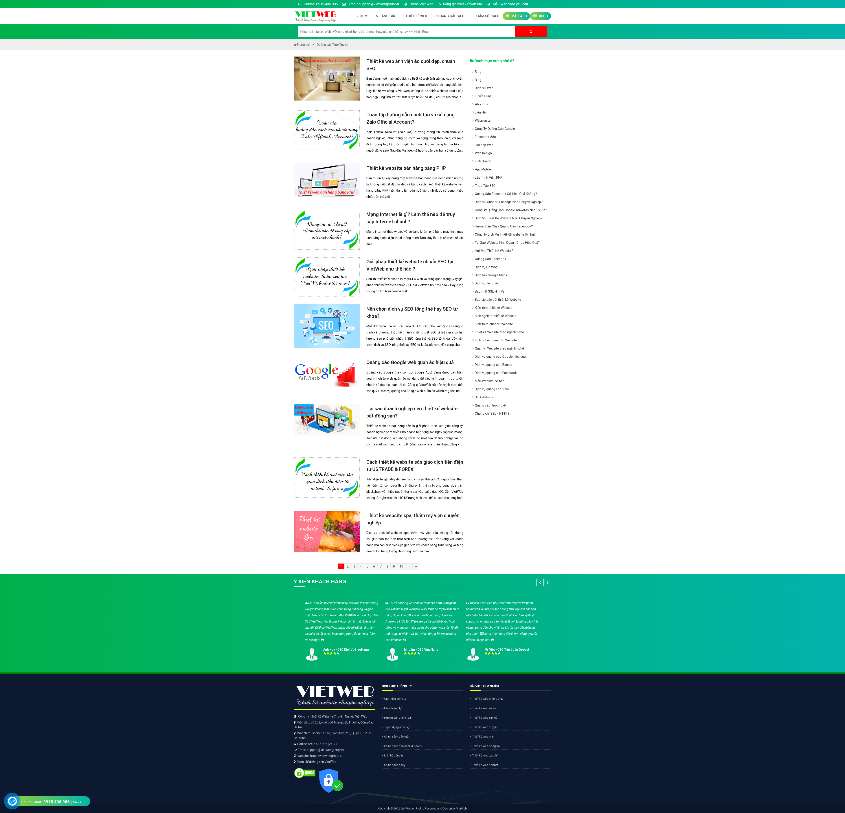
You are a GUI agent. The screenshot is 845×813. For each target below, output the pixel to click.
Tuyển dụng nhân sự (397, 727)
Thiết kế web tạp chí (485, 755)
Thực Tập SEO (485, 186)
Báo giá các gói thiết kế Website (498, 300)
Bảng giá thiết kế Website (462, 4)
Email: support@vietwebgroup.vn (373, 4)
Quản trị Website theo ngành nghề (499, 348)
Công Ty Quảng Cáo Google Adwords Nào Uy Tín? (511, 210)
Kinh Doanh (483, 161)
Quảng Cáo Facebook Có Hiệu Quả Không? (506, 194)
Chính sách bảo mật (396, 736)
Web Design (483, 153)
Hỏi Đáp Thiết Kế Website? (494, 251)
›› (416, 566)
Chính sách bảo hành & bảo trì (403, 746)
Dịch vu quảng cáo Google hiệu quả (500, 357)
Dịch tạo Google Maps (491, 275)
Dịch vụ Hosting (486, 267)
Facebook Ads (485, 137)
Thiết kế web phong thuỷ (487, 698)
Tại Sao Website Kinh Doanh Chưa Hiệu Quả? (507, 243)
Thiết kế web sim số (484, 717)
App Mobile (483, 169)
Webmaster (483, 121)
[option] (422, 629)
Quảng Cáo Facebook (490, 259)
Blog (543, 16)
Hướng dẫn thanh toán (398, 717)
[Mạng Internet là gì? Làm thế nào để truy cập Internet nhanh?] (327, 229)
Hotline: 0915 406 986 (320, 4)
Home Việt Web (422, 4)
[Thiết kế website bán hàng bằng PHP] (327, 179)
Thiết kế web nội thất (485, 765)
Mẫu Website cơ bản (489, 381)
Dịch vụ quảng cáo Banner (494, 365)
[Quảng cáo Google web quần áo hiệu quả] (327, 374)
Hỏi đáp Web (484, 145)
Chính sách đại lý (394, 765)
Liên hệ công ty (393, 755)
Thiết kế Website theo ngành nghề (499, 332)
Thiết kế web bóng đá (486, 746)
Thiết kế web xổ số (484, 708)
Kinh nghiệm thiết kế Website (495, 316)
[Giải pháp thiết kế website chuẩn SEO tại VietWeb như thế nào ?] (327, 276)
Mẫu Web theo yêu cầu (510, 4)
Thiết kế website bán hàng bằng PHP (406, 168)
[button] (540, 582)
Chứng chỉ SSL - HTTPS (492, 414)
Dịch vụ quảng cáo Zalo (492, 389)
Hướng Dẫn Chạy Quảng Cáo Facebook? (504, 226)
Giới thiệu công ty (395, 698)
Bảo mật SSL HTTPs (490, 291)
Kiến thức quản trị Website (494, 324)
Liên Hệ (480, 112)
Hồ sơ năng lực (393, 708)
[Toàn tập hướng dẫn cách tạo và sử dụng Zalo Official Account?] (327, 130)
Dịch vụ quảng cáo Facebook (496, 373)
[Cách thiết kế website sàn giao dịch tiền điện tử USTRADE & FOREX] (327, 477)
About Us (481, 104)
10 (401, 566)
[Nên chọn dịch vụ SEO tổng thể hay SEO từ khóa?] (327, 326)
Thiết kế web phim (483, 736)
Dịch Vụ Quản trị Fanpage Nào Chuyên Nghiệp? (509, 202)
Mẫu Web (519, 16)
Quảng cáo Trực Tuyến (491, 405)
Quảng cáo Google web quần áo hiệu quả (410, 362)
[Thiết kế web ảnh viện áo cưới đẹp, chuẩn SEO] (327, 78)
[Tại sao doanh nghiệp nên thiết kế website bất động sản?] (327, 419)
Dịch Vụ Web (484, 88)
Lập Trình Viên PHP (488, 177)
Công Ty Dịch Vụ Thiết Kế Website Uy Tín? (505, 234)
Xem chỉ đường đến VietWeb (316, 762)
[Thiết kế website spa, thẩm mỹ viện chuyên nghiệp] (327, 531)
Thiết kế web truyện (484, 727)
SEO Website (484, 397)
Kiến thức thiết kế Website (494, 308)
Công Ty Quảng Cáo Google (495, 129)
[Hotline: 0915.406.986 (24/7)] (12, 801)
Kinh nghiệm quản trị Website (496, 340)
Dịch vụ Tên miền (487, 283)
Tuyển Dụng (483, 96)
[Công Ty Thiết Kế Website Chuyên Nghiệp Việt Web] (315, 15)
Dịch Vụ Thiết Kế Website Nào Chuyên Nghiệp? (508, 218)
